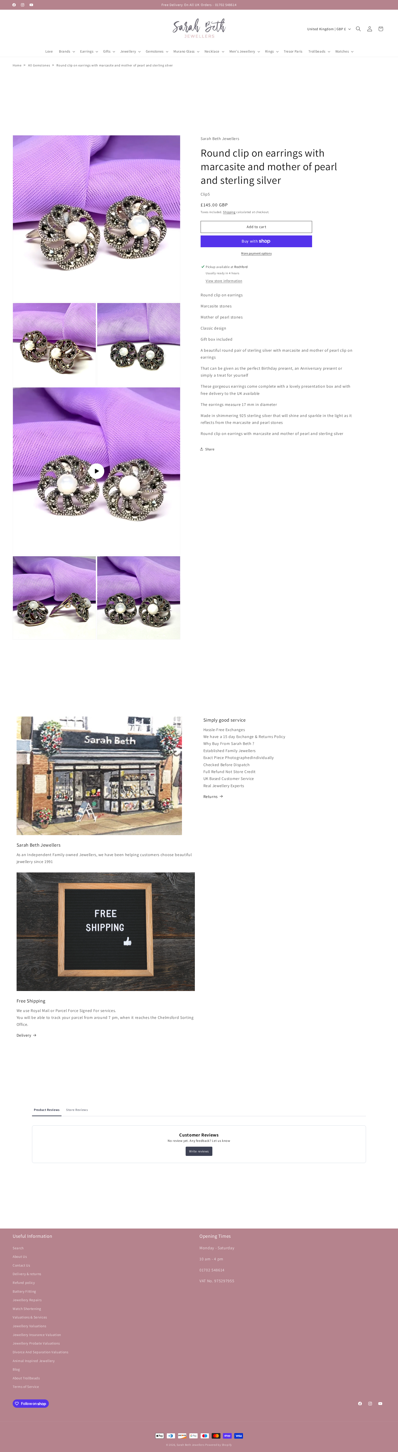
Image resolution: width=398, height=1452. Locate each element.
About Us (20, 1256)
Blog (16, 1369)
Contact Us (21, 1265)
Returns (210, 796)
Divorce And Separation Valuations (40, 1352)
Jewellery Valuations (29, 1326)
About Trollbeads (26, 1378)
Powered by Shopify (218, 1444)
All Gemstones (39, 65)
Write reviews (199, 1151)
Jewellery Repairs (27, 1299)
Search (18, 1247)
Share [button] (209, 448)
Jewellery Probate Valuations (36, 1343)
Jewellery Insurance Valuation (37, 1334)
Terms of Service (26, 1386)
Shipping (229, 212)
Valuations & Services (30, 1317)
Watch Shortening (27, 1308)
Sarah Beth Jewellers (190, 1444)
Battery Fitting (24, 1291)
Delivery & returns (27, 1273)
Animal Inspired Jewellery (34, 1360)
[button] (66, 51)
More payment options (256, 253)
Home (17, 65)
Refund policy (24, 1282)
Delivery (24, 1035)
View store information (224, 280)
